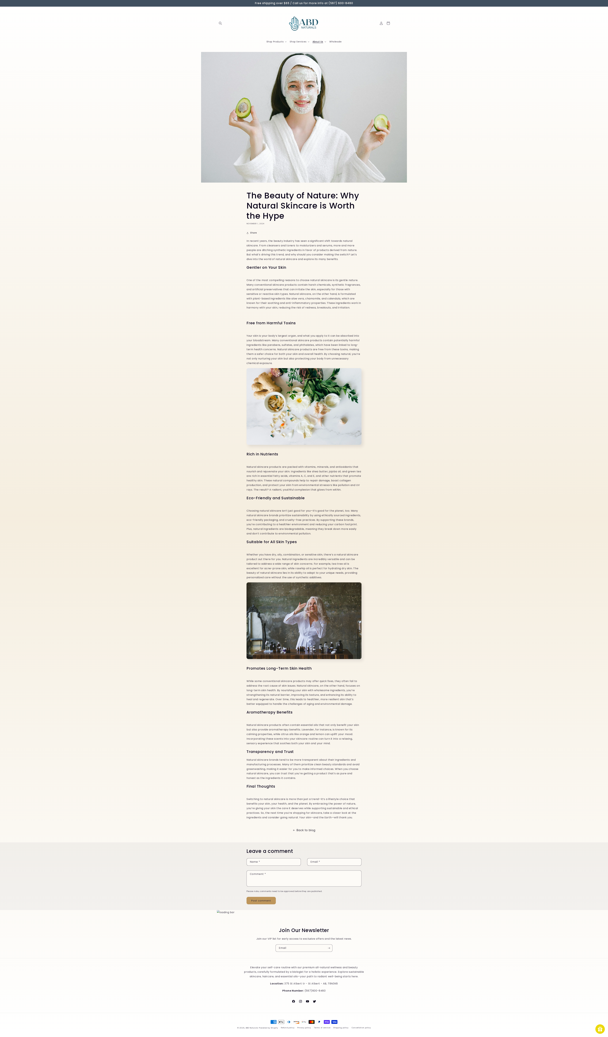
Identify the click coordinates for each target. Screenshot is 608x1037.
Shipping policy (340, 1027)
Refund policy (287, 1027)
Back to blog (306, 830)
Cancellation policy (361, 1027)
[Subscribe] (328, 948)
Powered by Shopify (268, 1028)
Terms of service (322, 1027)
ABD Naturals (252, 1028)
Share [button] (253, 232)
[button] (220, 23)
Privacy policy (304, 1027)
